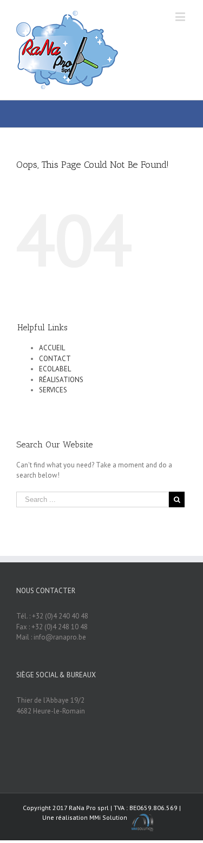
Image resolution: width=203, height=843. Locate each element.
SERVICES (53, 390)
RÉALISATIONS (61, 379)
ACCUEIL (52, 347)
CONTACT (55, 358)
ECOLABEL (55, 368)
